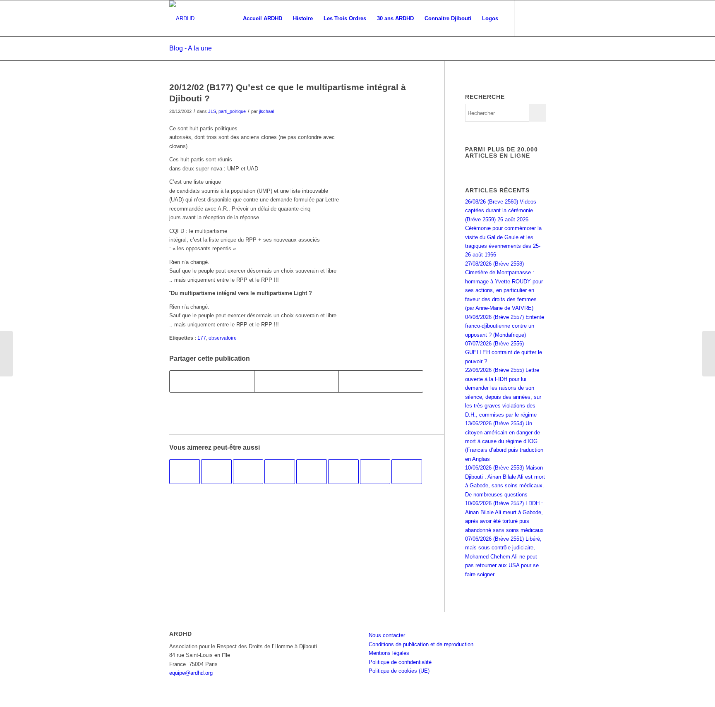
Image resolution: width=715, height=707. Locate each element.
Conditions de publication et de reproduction (421, 644)
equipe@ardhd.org (191, 673)
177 (201, 337)
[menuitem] (263, 18)
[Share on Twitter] (381, 381)
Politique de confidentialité (400, 662)
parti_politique (232, 111)
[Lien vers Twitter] (539, 18)
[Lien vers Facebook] (527, 18)
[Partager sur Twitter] (296, 381)
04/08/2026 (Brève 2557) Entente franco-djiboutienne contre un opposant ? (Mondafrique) (504, 326)
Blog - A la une (190, 48)
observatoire (223, 337)
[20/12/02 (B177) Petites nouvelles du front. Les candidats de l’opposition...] (6, 353)
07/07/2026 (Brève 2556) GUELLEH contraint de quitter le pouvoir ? (503, 352)
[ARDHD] (181, 18)
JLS (212, 111)
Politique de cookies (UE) (399, 671)
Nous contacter (387, 635)
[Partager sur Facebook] (212, 381)
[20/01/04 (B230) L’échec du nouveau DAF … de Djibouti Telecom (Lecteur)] (184, 471)
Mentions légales (389, 653)
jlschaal (266, 111)
